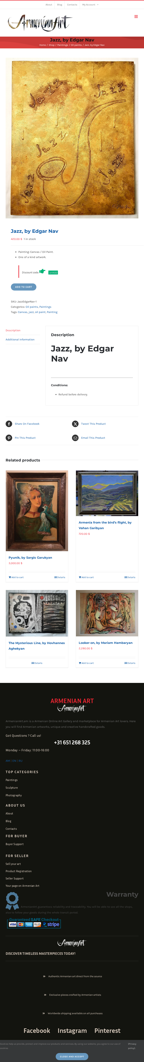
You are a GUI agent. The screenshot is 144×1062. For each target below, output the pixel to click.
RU (20, 760)
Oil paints (32, 306)
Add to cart (23, 286)
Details (61, 577)
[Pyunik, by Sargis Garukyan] (37, 510)
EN (14, 760)
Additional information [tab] (20, 339)
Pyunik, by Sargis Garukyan (30, 557)
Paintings (45, 306)
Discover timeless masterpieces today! (41, 953)
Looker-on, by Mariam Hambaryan (106, 643)
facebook (36, 1030)
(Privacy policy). (132, 1046)
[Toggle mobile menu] (136, 16)
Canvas (22, 312)
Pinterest (107, 1030)
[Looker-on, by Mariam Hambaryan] (107, 613)
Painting (52, 312)
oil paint (40, 312)
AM (8, 760)
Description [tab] (13, 330)
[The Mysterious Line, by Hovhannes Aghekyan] (37, 613)
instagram (72, 1030)
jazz (31, 312)
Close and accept (72, 1056)
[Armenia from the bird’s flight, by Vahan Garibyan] (107, 493)
